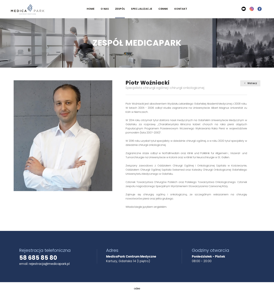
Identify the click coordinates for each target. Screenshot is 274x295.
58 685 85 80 (38, 258)
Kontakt (180, 9)
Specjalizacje (141, 9)
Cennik (163, 9)
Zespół (120, 9)
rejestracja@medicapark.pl (49, 264)
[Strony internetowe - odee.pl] (137, 288)
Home (90, 9)
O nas (105, 9)
